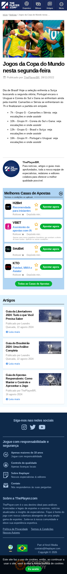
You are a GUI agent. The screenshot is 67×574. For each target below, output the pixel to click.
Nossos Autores (11, 532)
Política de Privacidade (15, 529)
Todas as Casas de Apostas (33, 283)
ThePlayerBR (31, 77)
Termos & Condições (42, 529)
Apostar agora (51, 206)
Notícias (13, 15)
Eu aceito (33, 569)
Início (5, 15)
